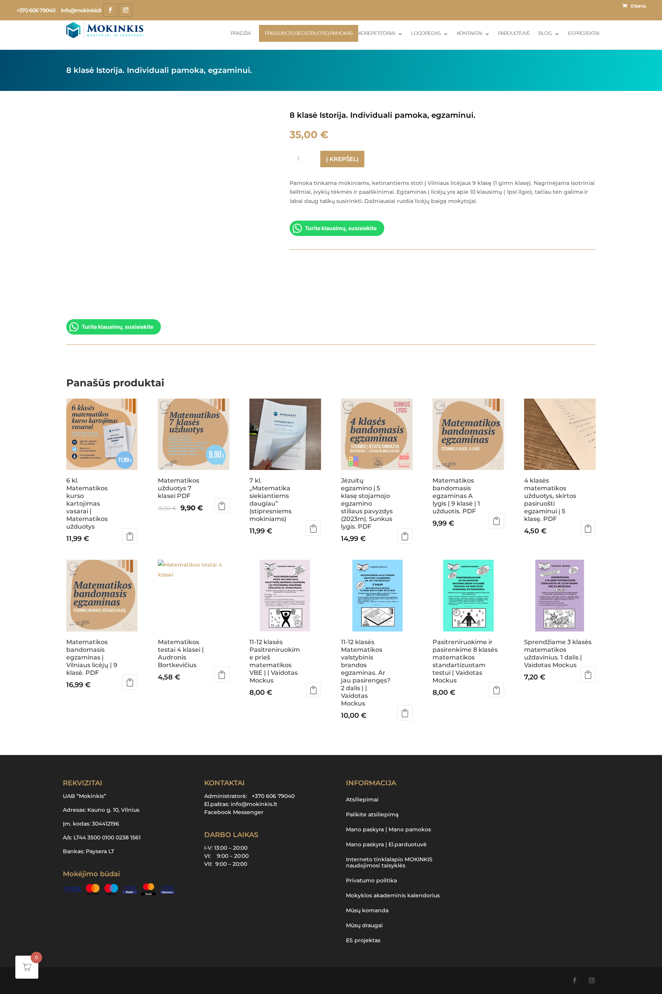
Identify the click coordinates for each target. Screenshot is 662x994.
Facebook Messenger (234, 812)
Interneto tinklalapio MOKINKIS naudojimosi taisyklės (389, 862)
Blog (545, 33)
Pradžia (241, 33)
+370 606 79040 (35, 10)
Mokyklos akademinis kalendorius (393, 895)
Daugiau (496, 689)
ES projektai (583, 33)
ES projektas (363, 940)
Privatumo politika (371, 880)
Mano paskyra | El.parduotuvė (386, 844)
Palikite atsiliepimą (372, 814)
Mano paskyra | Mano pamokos (388, 829)
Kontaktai (469, 33)
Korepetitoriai (376, 33)
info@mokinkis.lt (254, 804)
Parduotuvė (514, 33)
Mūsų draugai (364, 925)
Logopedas (426, 33)
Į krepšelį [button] (130, 536)
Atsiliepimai (362, 799)
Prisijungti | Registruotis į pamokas (308, 33)
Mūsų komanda (367, 910)
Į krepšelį (342, 159)
